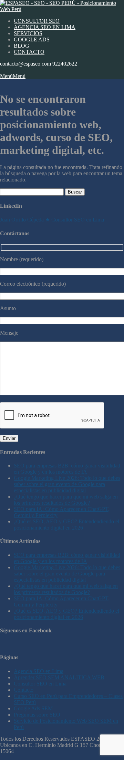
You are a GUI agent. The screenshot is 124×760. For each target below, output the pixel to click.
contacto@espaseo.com (25, 64)
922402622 (64, 64)
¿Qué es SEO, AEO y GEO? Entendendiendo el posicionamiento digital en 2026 (66, 525)
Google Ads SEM (33, 708)
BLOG (21, 46)
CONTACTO (29, 52)
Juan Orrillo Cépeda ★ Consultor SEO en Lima (52, 220)
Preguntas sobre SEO (37, 715)
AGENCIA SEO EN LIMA (44, 27)
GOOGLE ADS (32, 39)
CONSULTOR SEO (37, 21)
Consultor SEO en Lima (40, 684)
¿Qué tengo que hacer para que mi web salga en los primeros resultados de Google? (66, 500)
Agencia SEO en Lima (38, 671)
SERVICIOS (28, 33)
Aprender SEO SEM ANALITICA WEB (59, 677)
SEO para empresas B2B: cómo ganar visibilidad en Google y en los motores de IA (67, 469)
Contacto (23, 690)
